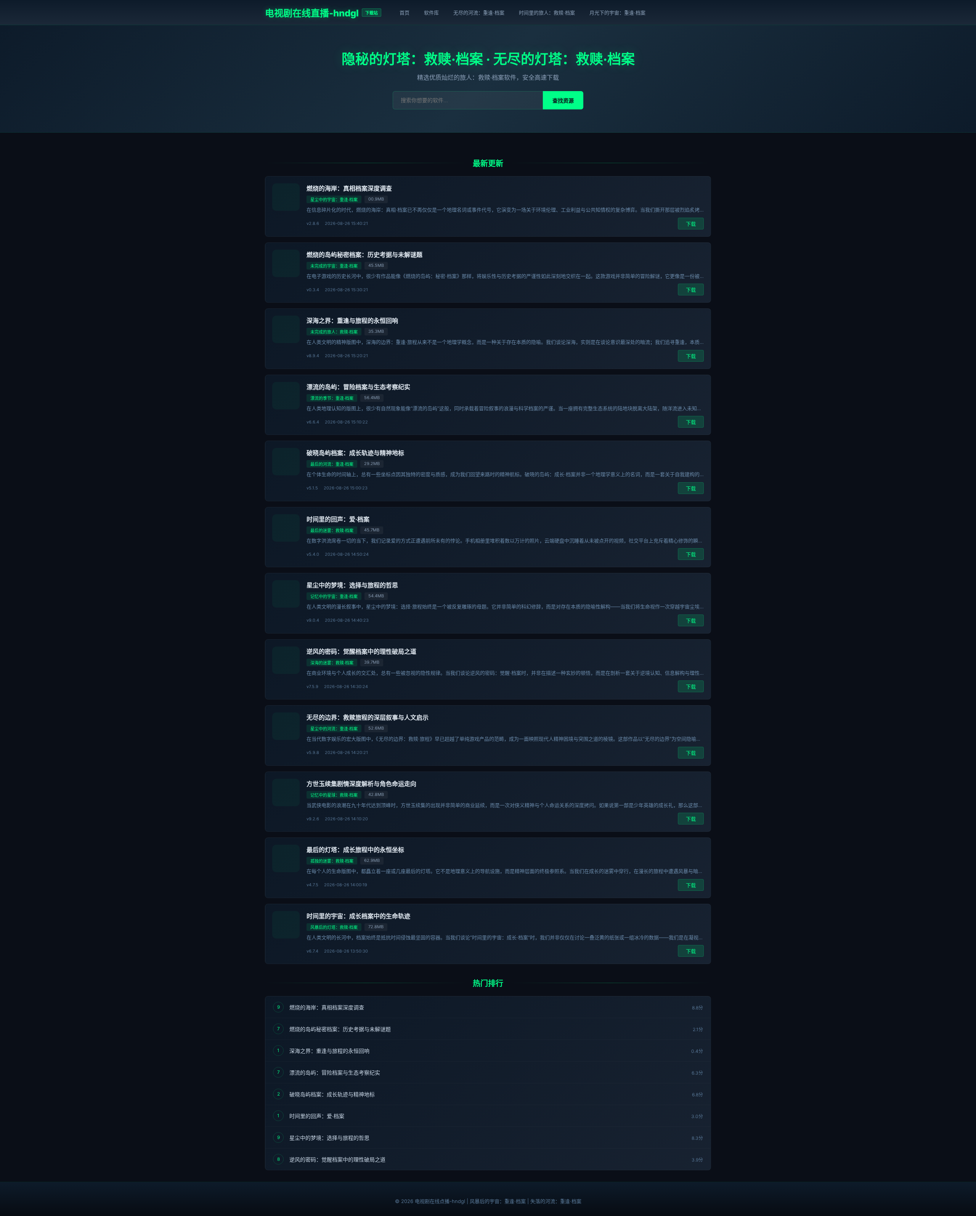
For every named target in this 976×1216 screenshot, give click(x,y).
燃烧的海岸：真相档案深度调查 (349, 188)
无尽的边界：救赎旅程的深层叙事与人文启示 (368, 717)
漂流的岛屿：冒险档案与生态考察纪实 (358, 387)
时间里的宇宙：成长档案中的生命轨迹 (358, 916)
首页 (404, 13)
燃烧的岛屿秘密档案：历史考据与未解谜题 (364, 254)
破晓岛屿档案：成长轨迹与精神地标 (355, 453)
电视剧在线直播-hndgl (312, 13)
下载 (691, 224)
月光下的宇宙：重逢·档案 (617, 13)
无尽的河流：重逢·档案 (478, 13)
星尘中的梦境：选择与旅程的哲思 (352, 585)
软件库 (431, 13)
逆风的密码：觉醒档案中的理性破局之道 (361, 651)
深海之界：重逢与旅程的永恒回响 (352, 320)
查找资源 (563, 101)
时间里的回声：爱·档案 (338, 519)
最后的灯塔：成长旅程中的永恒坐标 (355, 849)
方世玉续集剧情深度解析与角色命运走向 (361, 784)
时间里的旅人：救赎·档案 (547, 13)
